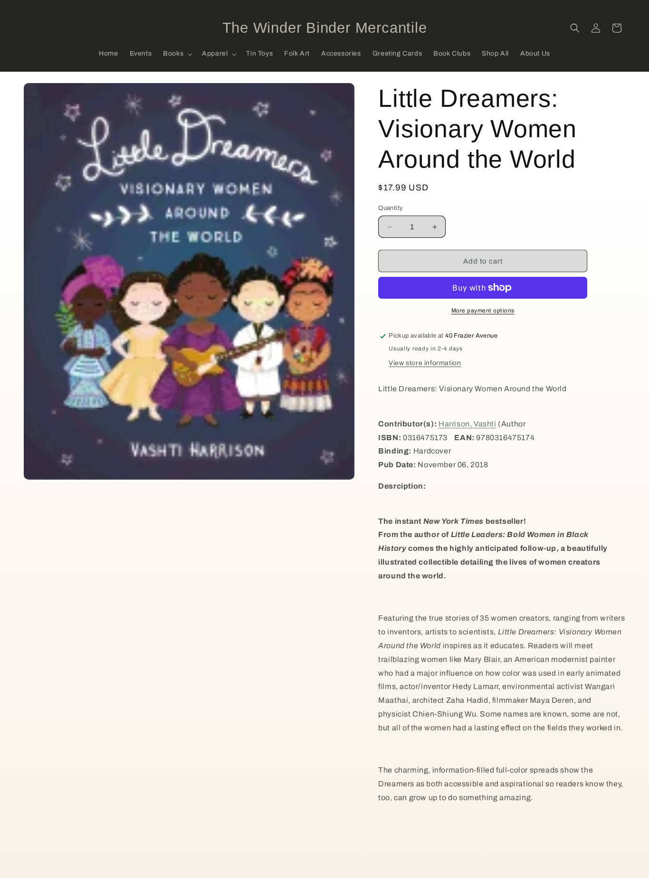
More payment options (483, 310)
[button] (176, 54)
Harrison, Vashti (467, 424)
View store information (425, 363)
